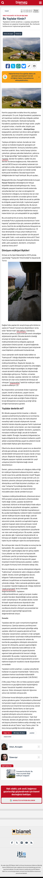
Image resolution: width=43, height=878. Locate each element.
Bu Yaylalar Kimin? (14, 18)
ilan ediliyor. (21, 330)
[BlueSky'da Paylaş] (24, 66)
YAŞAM (7, 11)
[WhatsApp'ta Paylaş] (18, 66)
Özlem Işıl (13, 757)
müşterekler (15, 382)
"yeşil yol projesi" (8, 588)
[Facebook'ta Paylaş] (8, 66)
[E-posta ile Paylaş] (34, 66)
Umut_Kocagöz (16, 747)
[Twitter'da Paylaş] (13, 66)
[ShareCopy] (29, 66)
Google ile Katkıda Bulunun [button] (24, 800)
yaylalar (32, 733)
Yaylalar (5, 159)
